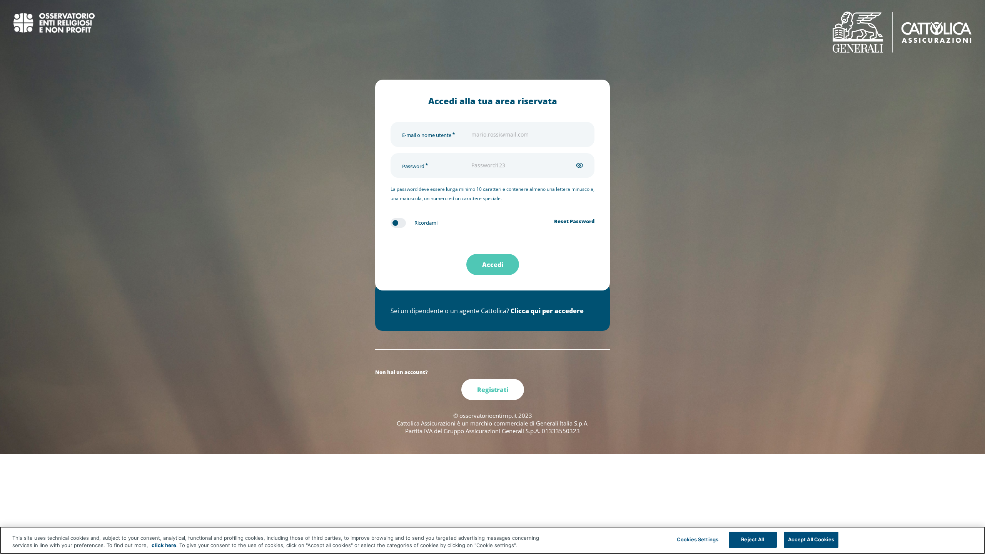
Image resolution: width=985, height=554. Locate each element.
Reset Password (574, 221)
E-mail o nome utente (427, 135)
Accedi (492, 264)
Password (414, 166)
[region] (492, 540)
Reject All (752, 539)
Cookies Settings (697, 539)
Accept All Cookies (811, 539)
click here (164, 545)
